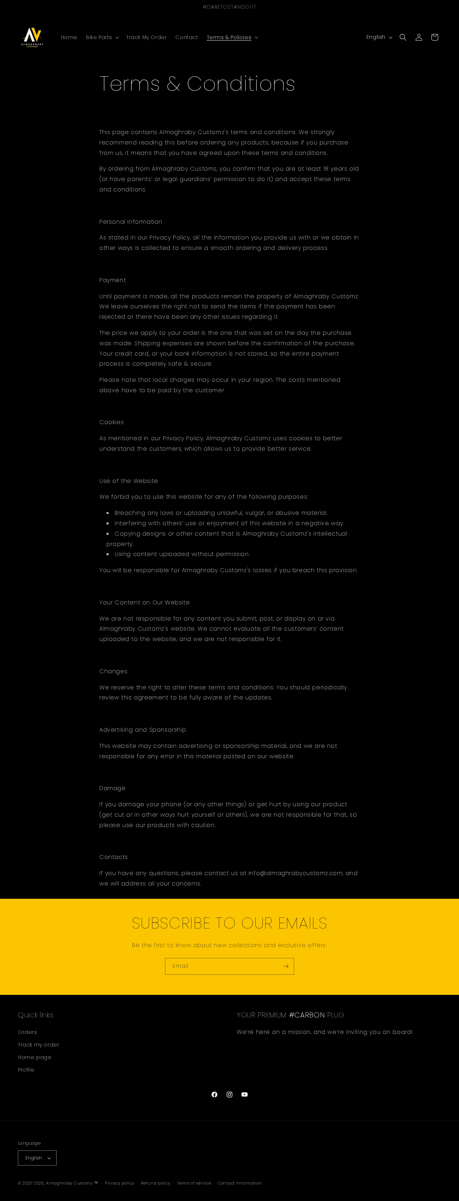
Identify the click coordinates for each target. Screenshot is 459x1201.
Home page (34, 1057)
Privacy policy (119, 1183)
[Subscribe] (286, 966)
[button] (102, 37)
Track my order (38, 1044)
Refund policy (155, 1183)
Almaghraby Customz (69, 1183)
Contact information (240, 1183)
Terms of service (194, 1183)
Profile (26, 1069)
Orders (27, 1031)
